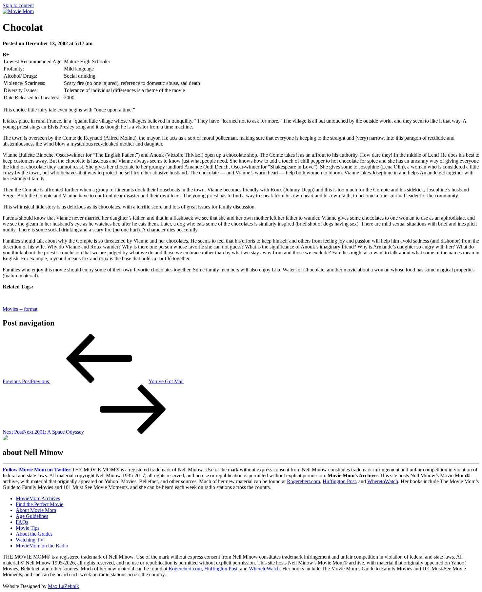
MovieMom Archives (38, 498)
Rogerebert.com (303, 481)
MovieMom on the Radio (42, 545)
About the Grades (34, 534)
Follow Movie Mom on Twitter (36, 469)
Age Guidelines (32, 516)
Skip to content (18, 5)
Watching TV (30, 540)
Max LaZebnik (63, 586)
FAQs (22, 522)
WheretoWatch (382, 481)
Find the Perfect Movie (39, 504)
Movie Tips (27, 528)
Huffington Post (339, 481)
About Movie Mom (36, 510)
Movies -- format (20, 309)
